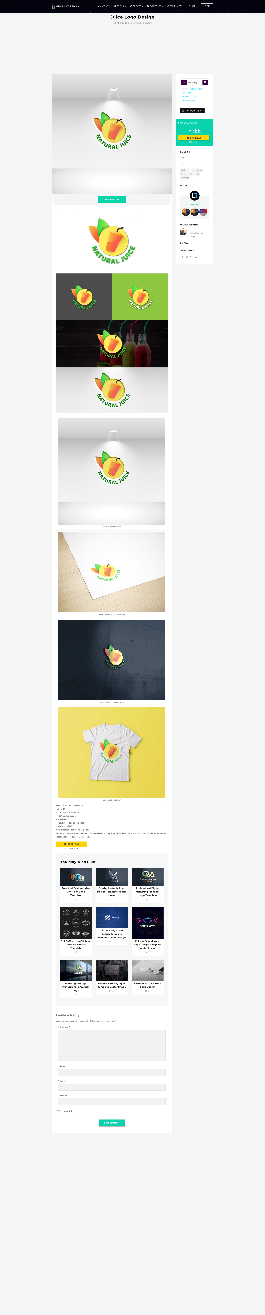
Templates (176, 6)
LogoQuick (195, 205)
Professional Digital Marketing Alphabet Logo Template (147, 892)
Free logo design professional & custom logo (75, 987)
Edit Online (113, 199)
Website (63, 1096)
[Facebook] (182, 257)
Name (62, 1066)
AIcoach (105, 6)
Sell (194, 6)
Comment (64, 1027)
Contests (155, 6)
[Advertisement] (132, 48)
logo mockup (196, 89)
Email (62, 1081)
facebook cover (188, 100)
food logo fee (197, 170)
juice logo (185, 178)
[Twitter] (187, 257)
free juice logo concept (190, 174)
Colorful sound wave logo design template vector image (147, 944)
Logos (182, 157)
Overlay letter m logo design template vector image (111, 892)
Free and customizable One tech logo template (76, 892)
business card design (190, 96)
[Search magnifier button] (205, 82)
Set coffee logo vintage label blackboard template (76, 944)
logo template (187, 93)
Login (207, 6)
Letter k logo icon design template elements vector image (112, 934)
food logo (184, 170)
